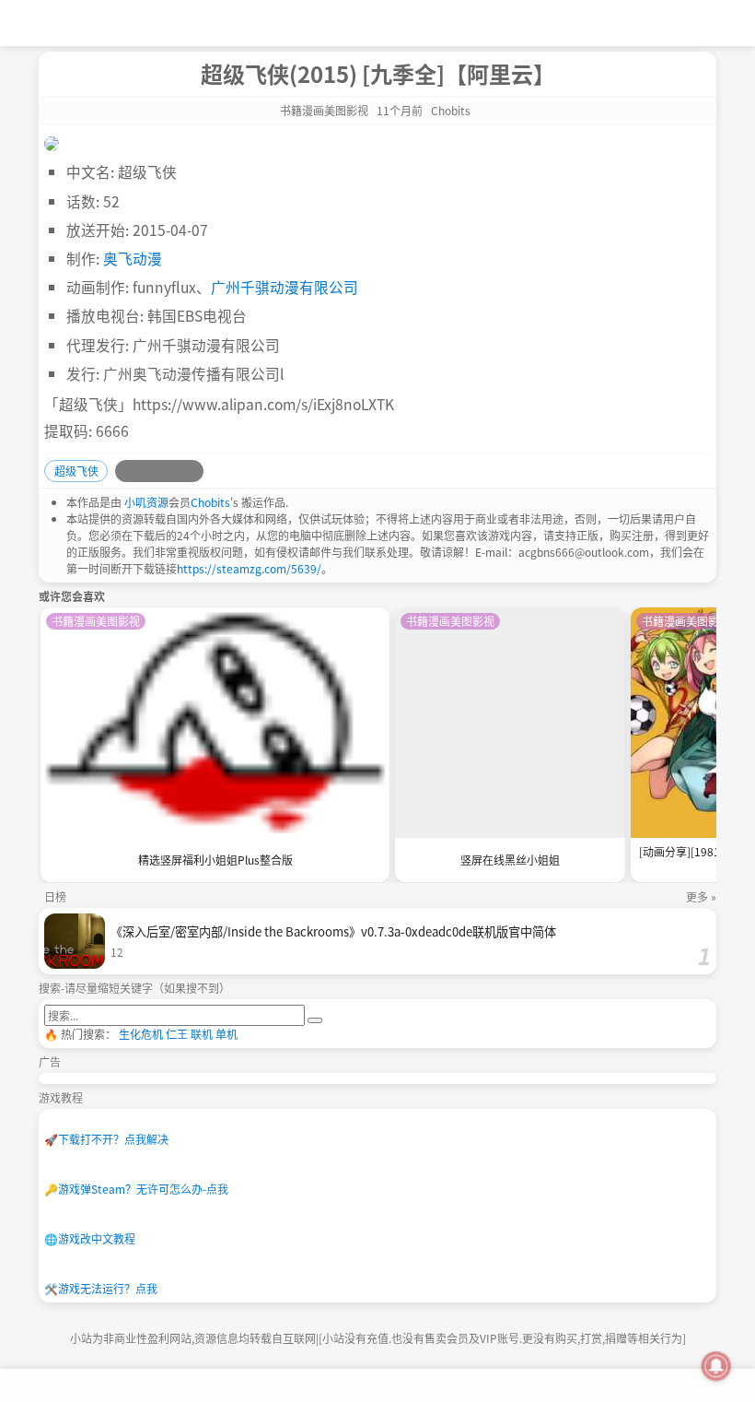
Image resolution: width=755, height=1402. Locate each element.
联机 (202, 1034)
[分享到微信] (170, 471)
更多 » (701, 896)
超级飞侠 (76, 470)
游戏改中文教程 (89, 1238)
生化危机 (141, 1034)
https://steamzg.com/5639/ (249, 568)
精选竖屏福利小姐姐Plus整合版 (215, 859)
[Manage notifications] (716, 1366)
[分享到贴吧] (192, 471)
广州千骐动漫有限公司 (284, 287)
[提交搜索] (315, 1020)
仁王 (177, 1034)
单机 (226, 1034)
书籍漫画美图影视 (324, 110)
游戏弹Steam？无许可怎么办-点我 (136, 1188)
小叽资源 (146, 502)
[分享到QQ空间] (148, 471)
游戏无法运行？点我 (100, 1288)
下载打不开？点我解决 (106, 1139)
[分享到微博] (126, 471)
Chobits (210, 502)
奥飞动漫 (132, 258)
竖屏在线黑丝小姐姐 (510, 859)
